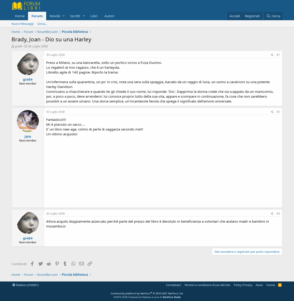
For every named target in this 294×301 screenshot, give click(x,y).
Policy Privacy (243, 285)
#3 (278, 214)
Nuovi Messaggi (22, 24)
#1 (278, 55)
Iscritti (75, 16)
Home (20, 16)
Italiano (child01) (27, 285)
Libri (94, 16)
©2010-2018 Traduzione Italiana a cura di (147, 297)
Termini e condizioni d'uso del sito (207, 285)
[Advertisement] (163, 171)
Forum (37, 16)
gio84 (18, 46)
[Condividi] (272, 55)
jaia (28, 136)
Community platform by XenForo (147, 293)
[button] (63, 16)
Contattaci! (173, 285)
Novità (55, 16)
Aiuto (259, 285)
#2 (278, 112)
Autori (109, 16)
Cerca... (42, 24)
